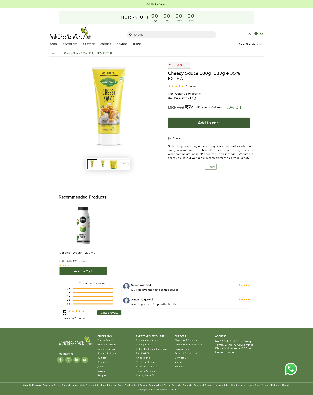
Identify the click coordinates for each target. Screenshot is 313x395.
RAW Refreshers (106, 344)
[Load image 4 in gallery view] (124, 164)
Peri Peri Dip (143, 353)
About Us (180, 362)
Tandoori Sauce (145, 362)
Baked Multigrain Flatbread (152, 348)
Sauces (101, 362)
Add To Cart (83, 271)
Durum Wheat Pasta (159, 385)
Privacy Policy (183, 348)
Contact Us (181, 357)
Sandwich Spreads (193, 385)
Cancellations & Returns (189, 344)
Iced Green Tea (106, 348)
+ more (210, 166)
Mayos (101, 370)
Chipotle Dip (143, 357)
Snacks (208, 385)
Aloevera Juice (221, 385)
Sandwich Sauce (51, 385)
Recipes (101, 375)
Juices (100, 366)
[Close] (212, 35)
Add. (259, 44)
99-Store (102, 357)
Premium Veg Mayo (147, 340)
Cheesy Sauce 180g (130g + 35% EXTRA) (88, 53)
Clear (205, 34)
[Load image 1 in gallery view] (92, 164)
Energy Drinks (105, 340)
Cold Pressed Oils (89, 385)
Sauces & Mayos (107, 353)
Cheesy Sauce (144, 344)
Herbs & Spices (139, 385)
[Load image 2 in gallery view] (103, 164)
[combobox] (167, 35)
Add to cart (209, 122)
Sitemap (179, 366)
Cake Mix (176, 385)
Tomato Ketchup (145, 370)
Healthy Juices (238, 385)
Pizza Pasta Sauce (147, 366)
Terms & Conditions (186, 353)
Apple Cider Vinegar (258, 385)
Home (54, 53)
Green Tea (123, 385)
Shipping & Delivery (186, 340)
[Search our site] (130, 35)
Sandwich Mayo (70, 385)
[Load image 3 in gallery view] (114, 164)
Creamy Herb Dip (145, 375)
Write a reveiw (109, 312)
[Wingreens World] (70, 32)
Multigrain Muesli (280, 385)
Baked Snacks (108, 385)
